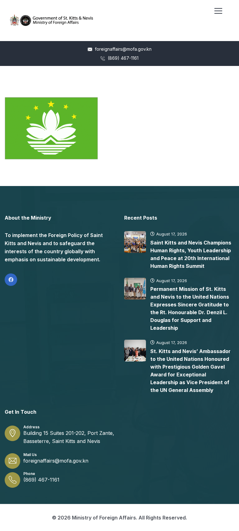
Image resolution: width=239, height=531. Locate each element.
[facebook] (11, 279)
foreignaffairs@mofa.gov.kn (123, 49)
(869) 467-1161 (122, 58)
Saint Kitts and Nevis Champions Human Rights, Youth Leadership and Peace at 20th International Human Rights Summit (190, 254)
